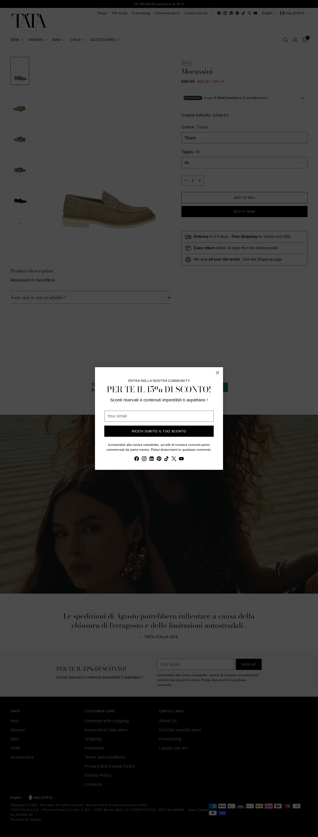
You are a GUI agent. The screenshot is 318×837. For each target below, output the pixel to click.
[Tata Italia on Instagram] (144, 459)
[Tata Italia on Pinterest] (159, 459)
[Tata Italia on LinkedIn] (151, 459)
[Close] (217, 372)
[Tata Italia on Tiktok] (166, 459)
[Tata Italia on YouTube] (181, 459)
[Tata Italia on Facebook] (136, 459)
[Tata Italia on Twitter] (174, 459)
